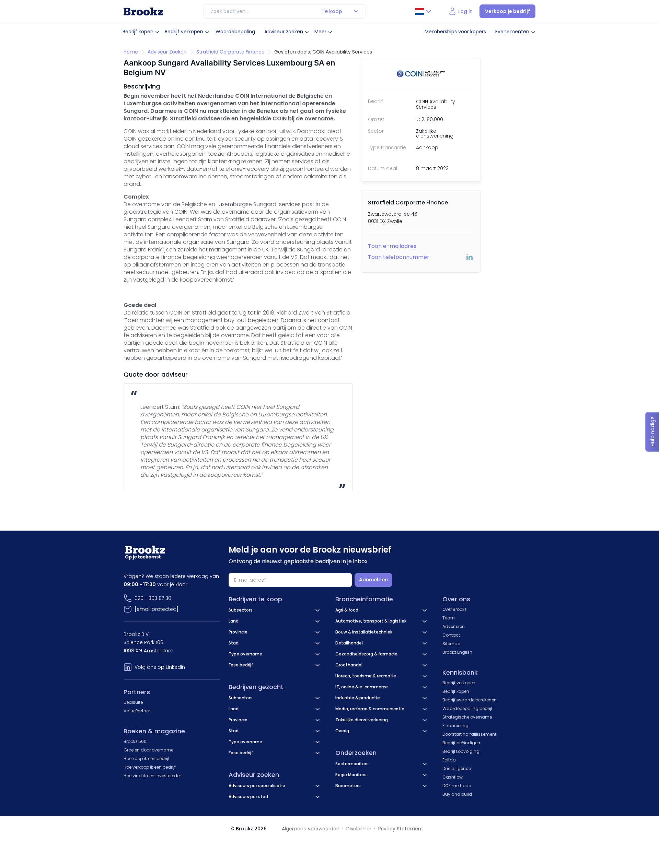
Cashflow (452, 777)
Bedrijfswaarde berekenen (469, 700)
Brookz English (457, 652)
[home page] (143, 11)
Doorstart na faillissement (469, 734)
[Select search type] (356, 11)
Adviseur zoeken (283, 31)
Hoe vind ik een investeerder (152, 776)
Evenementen (512, 31)
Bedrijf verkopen (184, 31)
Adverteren (453, 626)
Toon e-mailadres (392, 246)
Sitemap (451, 644)
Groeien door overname (148, 750)
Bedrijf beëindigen (461, 743)
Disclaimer (358, 828)
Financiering (455, 726)
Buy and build (457, 794)
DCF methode (456, 786)
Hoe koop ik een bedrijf (147, 758)
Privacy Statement (400, 828)
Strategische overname (467, 717)
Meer (320, 31)
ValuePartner (137, 711)
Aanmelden (373, 579)
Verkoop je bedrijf (507, 11)
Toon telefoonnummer (398, 257)
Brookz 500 (135, 741)
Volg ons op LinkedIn (160, 667)
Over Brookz (454, 609)
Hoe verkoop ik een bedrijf (150, 767)
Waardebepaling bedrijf (467, 708)
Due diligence (456, 768)
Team (448, 618)
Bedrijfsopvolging (460, 751)
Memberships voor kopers (455, 31)
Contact (451, 635)
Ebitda (449, 760)
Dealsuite (133, 702)
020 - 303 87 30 (153, 598)
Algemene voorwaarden (310, 828)
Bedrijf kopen (138, 31)
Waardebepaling (235, 31)
